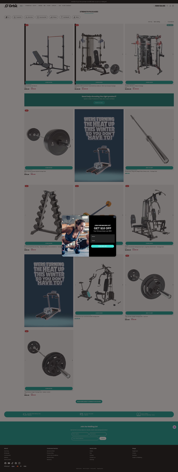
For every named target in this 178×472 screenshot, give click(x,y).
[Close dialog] (114, 217)
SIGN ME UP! (102, 246)
